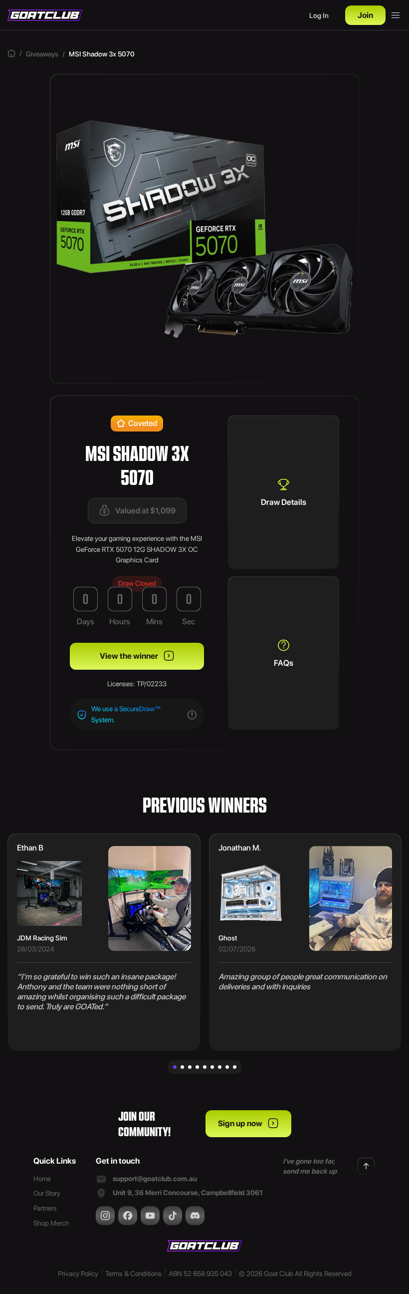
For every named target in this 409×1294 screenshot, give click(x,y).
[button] (175, 1067)
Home (42, 1179)
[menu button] (396, 15)
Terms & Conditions (133, 1274)
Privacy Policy (78, 1274)
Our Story (46, 1193)
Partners (45, 1208)
